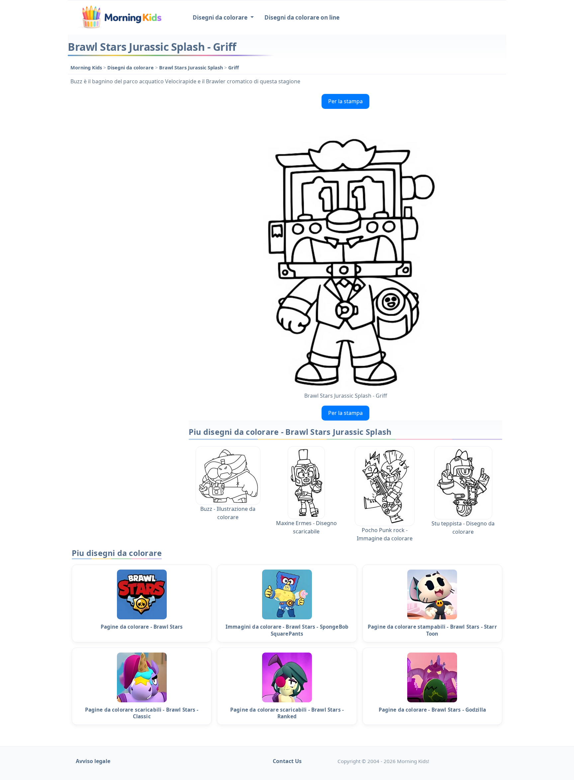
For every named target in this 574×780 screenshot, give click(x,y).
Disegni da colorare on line (301, 17)
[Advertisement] (125, 190)
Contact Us (287, 761)
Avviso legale (93, 761)
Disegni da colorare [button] (221, 17)
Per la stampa (345, 101)
